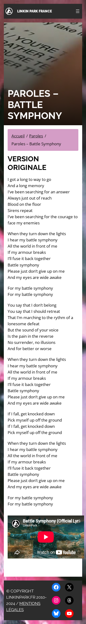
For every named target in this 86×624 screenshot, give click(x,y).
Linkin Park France (34, 11)
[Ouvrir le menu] (78, 11)
